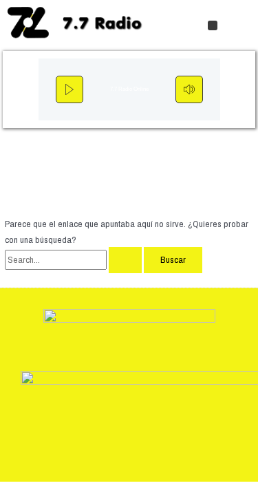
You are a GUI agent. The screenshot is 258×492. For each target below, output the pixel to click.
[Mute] (189, 89)
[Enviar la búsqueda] (125, 260)
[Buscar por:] (74, 259)
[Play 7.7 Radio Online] (69, 89)
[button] (212, 25)
